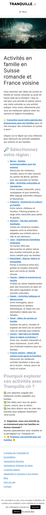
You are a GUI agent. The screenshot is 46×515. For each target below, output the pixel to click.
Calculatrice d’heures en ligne (18, 465)
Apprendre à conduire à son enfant (21, 474)
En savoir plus (28, 511)
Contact (7, 486)
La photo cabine (12, 470)
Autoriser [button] (35, 507)
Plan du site (9, 482)
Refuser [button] (17, 512)
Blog (6, 478)
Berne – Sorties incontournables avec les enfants (23, 164)
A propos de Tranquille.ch (16, 453)
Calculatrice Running (14, 461)
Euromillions (9, 457)
